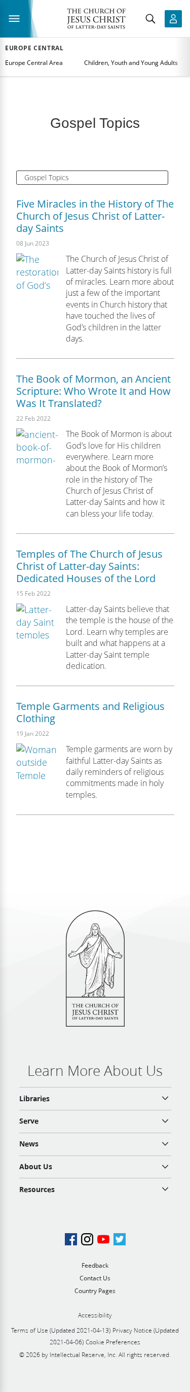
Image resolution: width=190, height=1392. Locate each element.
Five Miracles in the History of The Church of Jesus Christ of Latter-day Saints (95, 216)
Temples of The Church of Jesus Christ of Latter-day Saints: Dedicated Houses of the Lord (89, 566)
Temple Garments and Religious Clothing (90, 712)
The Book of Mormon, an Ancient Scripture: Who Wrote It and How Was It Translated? (93, 391)
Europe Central (34, 48)
